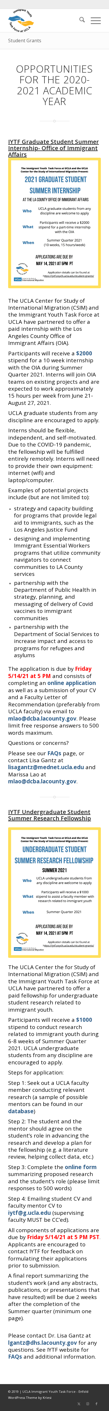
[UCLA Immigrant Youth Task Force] (45, 20)
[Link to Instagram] (87, 1403)
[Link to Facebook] (96, 1403)
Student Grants (24, 40)
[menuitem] (79, 20)
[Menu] (93, 20)
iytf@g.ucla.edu (29, 1212)
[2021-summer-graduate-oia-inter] (54, 223)
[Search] (79, 20)
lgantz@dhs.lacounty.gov (42, 1342)
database (21, 1111)
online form (81, 1167)
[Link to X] (79, 1403)
